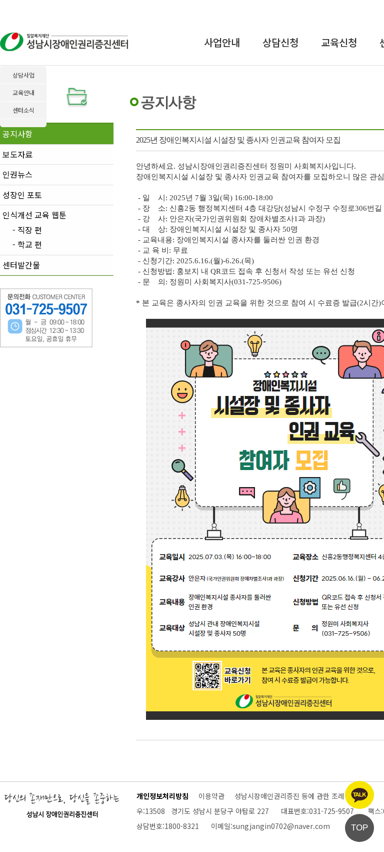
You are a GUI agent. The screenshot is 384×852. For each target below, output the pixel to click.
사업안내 (222, 42)
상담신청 (280, 42)
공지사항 (17, 134)
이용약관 (211, 796)
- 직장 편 (27, 230)
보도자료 (17, 154)
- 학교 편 (27, 245)
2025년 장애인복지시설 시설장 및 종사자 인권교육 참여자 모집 (238, 140)
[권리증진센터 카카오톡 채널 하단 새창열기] (359, 795)
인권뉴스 (17, 174)
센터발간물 (21, 265)
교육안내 (23, 92)
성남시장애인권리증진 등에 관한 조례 (289, 796)
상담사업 (23, 75)
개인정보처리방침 (162, 796)
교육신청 (339, 42)
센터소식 (23, 110)
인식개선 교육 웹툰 (34, 215)
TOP (359, 827)
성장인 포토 (22, 195)
